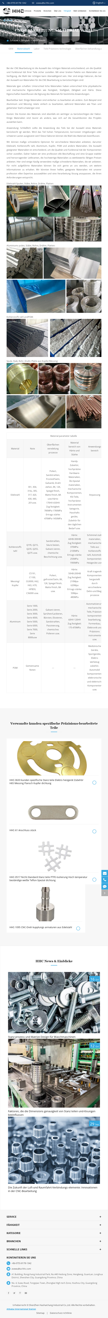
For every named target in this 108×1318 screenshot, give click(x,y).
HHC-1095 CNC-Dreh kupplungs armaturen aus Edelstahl (40, 927)
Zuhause (27, 11)
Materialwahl (39, 40)
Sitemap (40, 1313)
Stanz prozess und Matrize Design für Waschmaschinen (41, 1037)
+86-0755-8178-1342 (16, 3)
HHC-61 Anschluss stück (22, 830)
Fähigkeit (67, 11)
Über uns (57, 11)
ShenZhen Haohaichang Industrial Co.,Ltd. (50, 1305)
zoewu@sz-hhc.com (45, 3)
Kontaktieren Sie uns (97, 11)
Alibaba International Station (21, 1309)
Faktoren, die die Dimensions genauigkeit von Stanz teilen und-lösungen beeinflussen (51, 1113)
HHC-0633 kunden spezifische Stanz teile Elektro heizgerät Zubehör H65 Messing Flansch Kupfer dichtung (46, 781)
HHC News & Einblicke (54, 961)
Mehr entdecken (79, 11)
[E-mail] (104, 873)
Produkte (37, 11)
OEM (11, 48)
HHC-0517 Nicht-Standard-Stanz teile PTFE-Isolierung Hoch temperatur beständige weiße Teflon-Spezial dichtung (48, 878)
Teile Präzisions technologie (57, 48)
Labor (37, 48)
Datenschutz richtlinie (61, 1313)
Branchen (47, 11)
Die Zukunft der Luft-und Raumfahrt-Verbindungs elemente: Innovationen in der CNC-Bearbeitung (52, 1189)
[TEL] (104, 880)
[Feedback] (104, 886)
